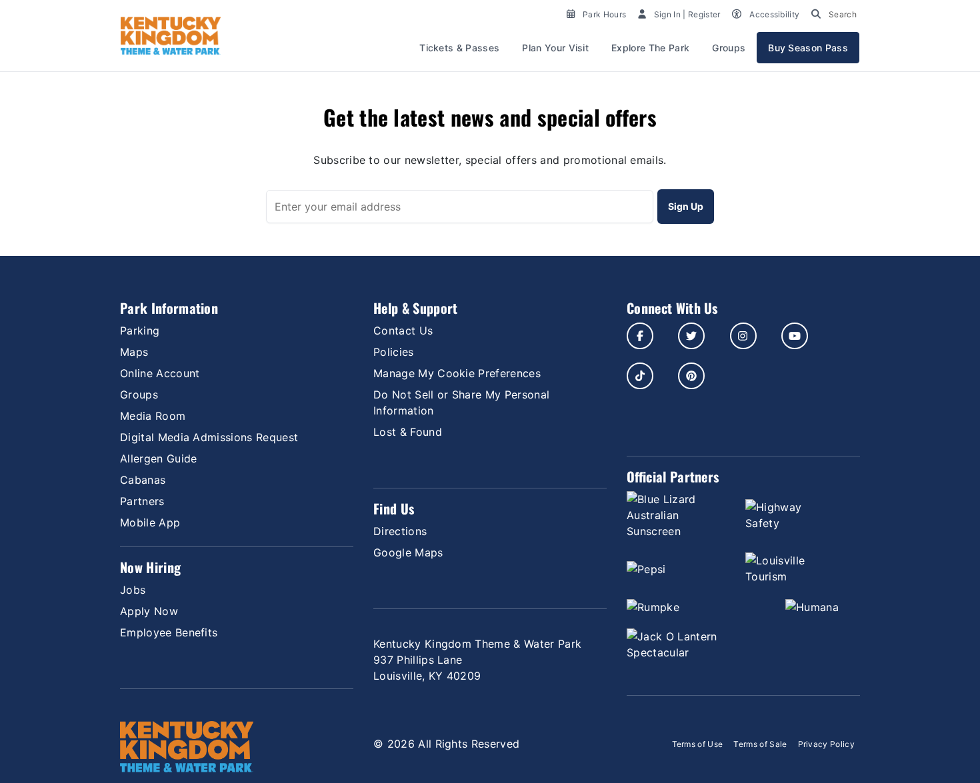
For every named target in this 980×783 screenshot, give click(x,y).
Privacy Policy (826, 744)
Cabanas (142, 479)
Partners (142, 501)
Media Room (152, 415)
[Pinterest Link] (691, 376)
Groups (728, 47)
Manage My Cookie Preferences (457, 373)
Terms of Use (697, 744)
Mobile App (150, 522)
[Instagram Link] (743, 336)
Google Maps (408, 552)
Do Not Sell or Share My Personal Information (461, 402)
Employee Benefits (168, 632)
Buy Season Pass (808, 47)
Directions (400, 531)
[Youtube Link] (794, 336)
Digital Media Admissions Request (209, 437)
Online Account (159, 373)
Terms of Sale (760, 744)
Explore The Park (650, 47)
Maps (134, 352)
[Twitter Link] (691, 336)
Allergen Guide (158, 458)
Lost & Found (407, 431)
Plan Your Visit (555, 47)
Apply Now (149, 611)
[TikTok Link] (640, 376)
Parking (139, 330)
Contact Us (403, 330)
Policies (393, 352)
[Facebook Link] (640, 336)
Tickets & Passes (459, 47)
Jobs (132, 589)
